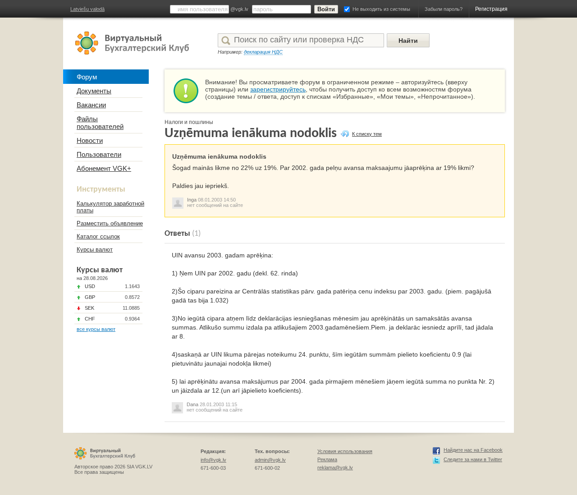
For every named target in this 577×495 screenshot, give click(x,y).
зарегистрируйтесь (278, 89)
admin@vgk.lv (270, 460)
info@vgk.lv (213, 460)
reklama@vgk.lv (335, 467)
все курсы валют (96, 329)
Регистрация (491, 9)
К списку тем (367, 134)
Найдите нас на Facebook (473, 450)
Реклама (327, 459)
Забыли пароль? (444, 9)
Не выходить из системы (381, 9)
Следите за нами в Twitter (473, 459)
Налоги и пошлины (189, 122)
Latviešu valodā (87, 9)
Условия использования (344, 451)
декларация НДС (263, 52)
